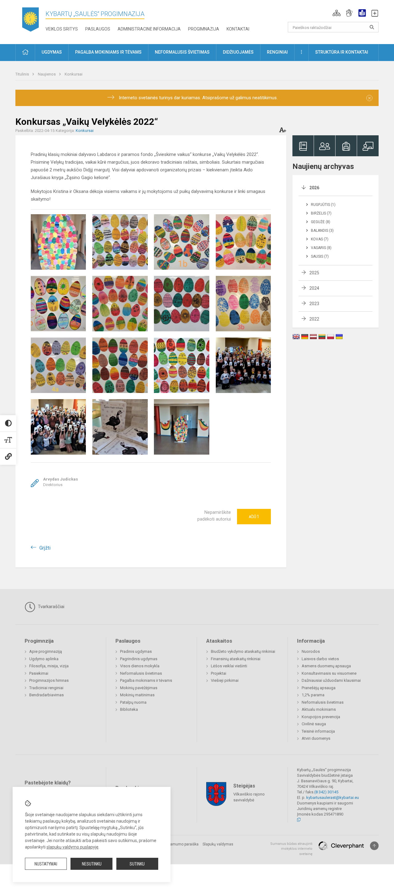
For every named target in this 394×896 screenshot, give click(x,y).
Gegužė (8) (320, 222)
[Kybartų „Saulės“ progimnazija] (30, 21)
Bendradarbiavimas (46, 695)
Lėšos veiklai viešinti (229, 666)
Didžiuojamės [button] (238, 52)
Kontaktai (238, 29)
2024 (314, 288)
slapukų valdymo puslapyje (72, 847)
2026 (314, 187)
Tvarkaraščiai (50, 606)
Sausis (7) (320, 256)
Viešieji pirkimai (225, 680)
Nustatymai (45, 863)
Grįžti (44, 548)
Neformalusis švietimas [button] (182, 52)
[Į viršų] (374, 845)
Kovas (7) (319, 239)
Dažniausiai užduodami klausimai (331, 680)
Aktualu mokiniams (319, 709)
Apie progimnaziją (45, 651)
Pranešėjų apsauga (319, 687)
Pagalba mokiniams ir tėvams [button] (108, 52)
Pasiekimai (38, 673)
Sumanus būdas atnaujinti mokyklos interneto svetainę (291, 849)
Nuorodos (311, 651)
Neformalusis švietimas (141, 673)
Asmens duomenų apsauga (326, 666)
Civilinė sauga (314, 724)
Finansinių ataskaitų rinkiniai (235, 659)
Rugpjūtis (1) (323, 205)
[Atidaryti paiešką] (372, 27)
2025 (314, 272)
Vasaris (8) (321, 248)
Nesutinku (92, 863)
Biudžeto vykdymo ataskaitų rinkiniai (243, 651)
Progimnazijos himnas (49, 680)
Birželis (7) (321, 213)
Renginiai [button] (277, 52)
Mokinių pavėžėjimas (138, 687)
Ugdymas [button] (52, 52)
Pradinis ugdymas (136, 651)
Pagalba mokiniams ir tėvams (146, 680)
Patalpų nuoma (133, 702)
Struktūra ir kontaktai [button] (341, 52)
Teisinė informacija (318, 731)
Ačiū (254, 516)
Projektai (218, 673)
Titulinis (22, 74)
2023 (314, 303)
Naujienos (47, 74)
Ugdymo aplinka (43, 659)
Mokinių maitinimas (137, 695)
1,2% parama (313, 695)
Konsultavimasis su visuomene (329, 673)
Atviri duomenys (316, 738)
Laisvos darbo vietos (320, 659)
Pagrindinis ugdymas (138, 659)
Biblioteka (129, 709)
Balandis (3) (322, 230)
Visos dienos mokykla (139, 666)
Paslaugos (97, 29)
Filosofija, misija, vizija (49, 666)
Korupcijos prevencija (321, 716)
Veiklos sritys (62, 29)
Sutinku (137, 863)
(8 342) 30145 (326, 792)
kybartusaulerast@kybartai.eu (332, 797)
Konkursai (73, 74)
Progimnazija (203, 29)
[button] (336, 13)
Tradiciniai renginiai (46, 687)
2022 (314, 319)
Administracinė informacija (149, 29)
